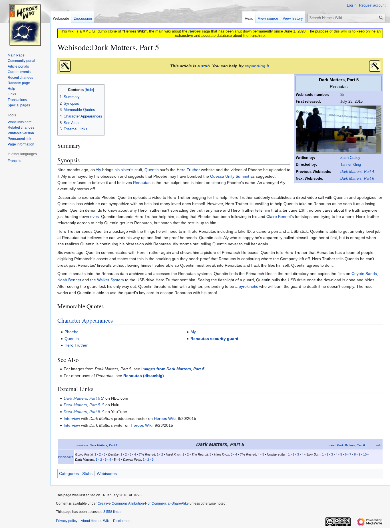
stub (205, 66)
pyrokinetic (248, 286)
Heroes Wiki (165, 418)
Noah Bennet (69, 280)
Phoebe (72, 331)
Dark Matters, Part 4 (357, 172)
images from (172, 369)
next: (347, 445)
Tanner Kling (350, 165)
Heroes (194, 31)
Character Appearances (85, 320)
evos (94, 216)
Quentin (151, 169)
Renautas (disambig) (143, 375)
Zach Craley (350, 158)
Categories (69, 473)
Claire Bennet (278, 216)
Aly (98, 169)
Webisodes (65, 457)
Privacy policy (66, 521)
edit (378, 445)
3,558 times (112, 512)
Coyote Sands (364, 273)
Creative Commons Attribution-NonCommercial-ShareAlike (143, 503)
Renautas (141, 182)
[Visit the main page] (25, 23)
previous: (96, 445)
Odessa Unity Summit (229, 176)
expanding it (257, 66)
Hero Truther (188, 169)
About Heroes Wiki (95, 521)
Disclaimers (122, 521)
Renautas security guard (214, 338)
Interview (72, 418)
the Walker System (107, 280)
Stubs (87, 473)
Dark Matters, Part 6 (357, 179)
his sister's (123, 169)
